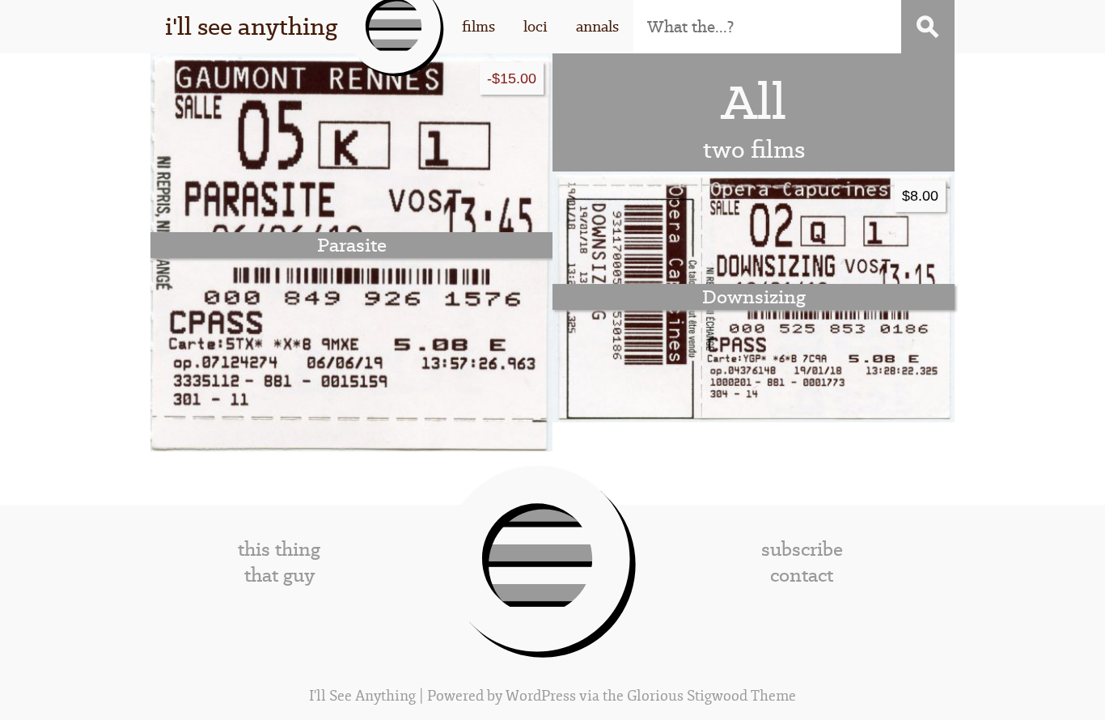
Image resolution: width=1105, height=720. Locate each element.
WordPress (541, 696)
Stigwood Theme (741, 696)
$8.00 (920, 195)
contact (801, 575)
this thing (279, 549)
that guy (279, 575)
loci (535, 26)
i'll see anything (251, 26)
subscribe (802, 549)
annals (597, 26)
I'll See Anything (364, 696)
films (478, 26)
